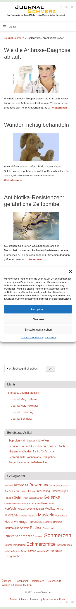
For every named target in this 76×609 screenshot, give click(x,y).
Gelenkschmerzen (12, 504)
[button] (70, 271)
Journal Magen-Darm (24, 399)
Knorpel (50, 504)
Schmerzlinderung (15, 544)
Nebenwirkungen (16, 521)
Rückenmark (49, 528)
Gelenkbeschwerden (33, 498)
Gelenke (52, 497)
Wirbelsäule (54, 551)
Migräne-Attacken (27, 515)
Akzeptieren (38, 309)
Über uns (6, 581)
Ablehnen (38, 319)
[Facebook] (60, 7)
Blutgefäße (14, 491)
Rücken (36, 528)
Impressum (50, 337)
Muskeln (46, 514)
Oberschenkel (45, 522)
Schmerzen (57, 535)
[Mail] (71, 7)
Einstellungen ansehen (38, 329)
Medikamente (54, 508)
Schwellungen (64, 545)
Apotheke (8, 486)
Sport (24, 550)
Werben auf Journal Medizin (17, 585)
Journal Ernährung (22, 412)
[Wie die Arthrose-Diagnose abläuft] (38, 79)
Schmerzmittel (41, 544)
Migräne (11, 515)
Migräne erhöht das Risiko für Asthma (31, 451)
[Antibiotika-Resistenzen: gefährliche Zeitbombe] (38, 226)
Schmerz (39, 536)
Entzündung (42, 491)
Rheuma (57, 522)
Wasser (41, 551)
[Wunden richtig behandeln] (38, 147)
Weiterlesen (61, 107)
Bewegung (39, 485)
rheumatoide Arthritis (16, 527)
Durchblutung (28, 491)
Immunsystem (34, 503)
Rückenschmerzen (19, 536)
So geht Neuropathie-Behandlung (28, 462)
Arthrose (21, 485)
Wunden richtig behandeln (36, 125)
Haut (24, 504)
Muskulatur (61, 515)
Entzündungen (59, 491)
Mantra (47, 599)
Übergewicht (12, 556)
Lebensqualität (35, 508)
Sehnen (8, 551)
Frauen (8, 497)
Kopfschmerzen (15, 508)
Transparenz (21, 581)
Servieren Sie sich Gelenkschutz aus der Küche (37, 446)
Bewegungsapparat (60, 485)
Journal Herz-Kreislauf (24, 405)
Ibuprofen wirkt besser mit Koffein (28, 440)
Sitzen (16, 550)
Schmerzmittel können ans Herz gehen (32, 457)
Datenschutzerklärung (32, 337)
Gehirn (19, 497)
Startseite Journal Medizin (23, 392)
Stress (32, 550)
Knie (44, 503)
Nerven (34, 522)
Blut (6, 491)
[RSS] (66, 7)
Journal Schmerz (14, 37)
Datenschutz (54, 581)
